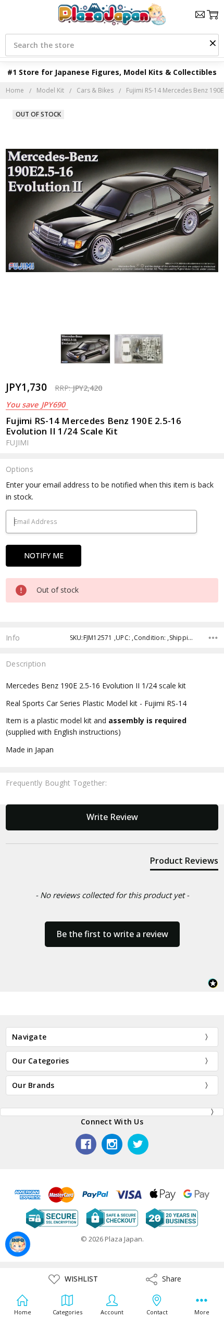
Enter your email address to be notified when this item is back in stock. (110, 490)
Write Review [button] (112, 817)
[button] (212, 43)
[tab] (184, 862)
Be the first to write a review (112, 934)
